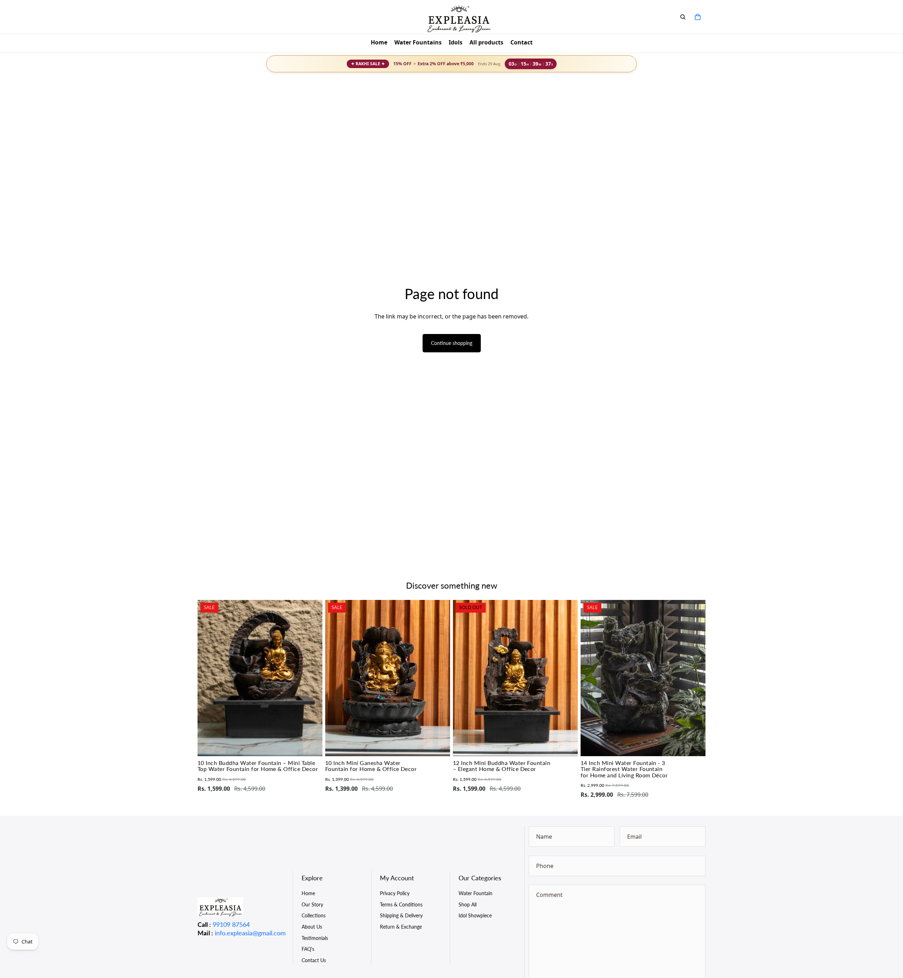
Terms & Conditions (401, 904)
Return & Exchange (401, 927)
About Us (312, 927)
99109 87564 (231, 924)
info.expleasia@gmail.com (250, 933)
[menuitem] (379, 43)
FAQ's (308, 949)
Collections (314, 915)
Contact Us (314, 960)
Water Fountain (475, 893)
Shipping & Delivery (401, 915)
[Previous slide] (208, 678)
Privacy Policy (395, 893)
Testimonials (315, 938)
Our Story (312, 904)
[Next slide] (311, 678)
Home (308, 893)
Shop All (468, 904)
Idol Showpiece (475, 915)
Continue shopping (451, 343)
